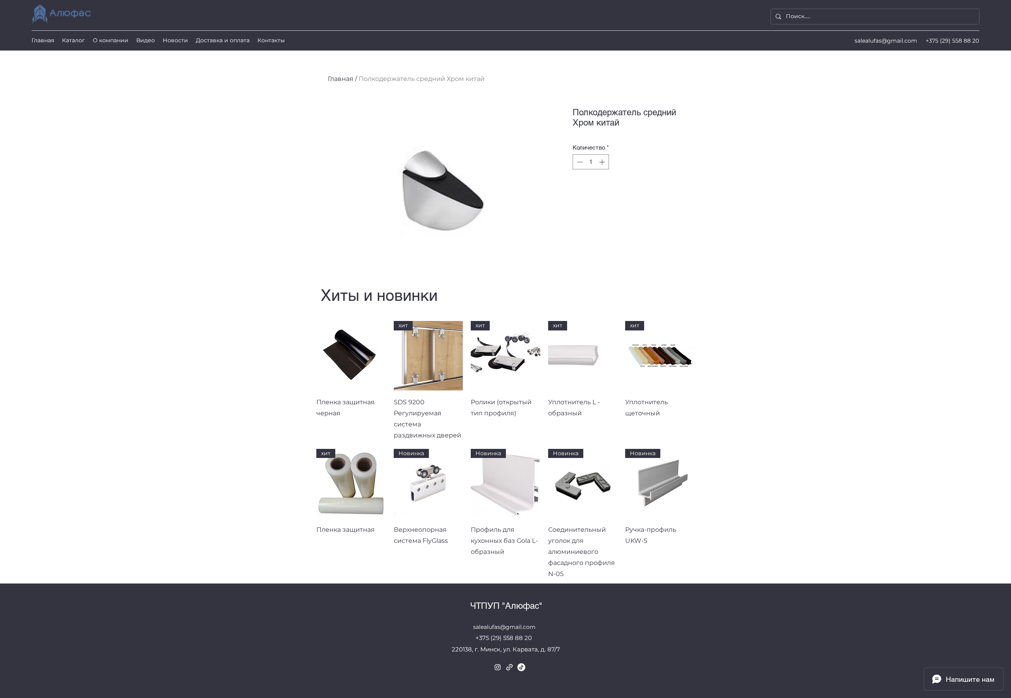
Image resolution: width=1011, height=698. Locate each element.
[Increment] (603, 162)
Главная (340, 79)
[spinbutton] (591, 162)
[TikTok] (521, 667)
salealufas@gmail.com (886, 40)
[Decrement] (579, 162)
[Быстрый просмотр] (351, 355)
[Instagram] (498, 667)
